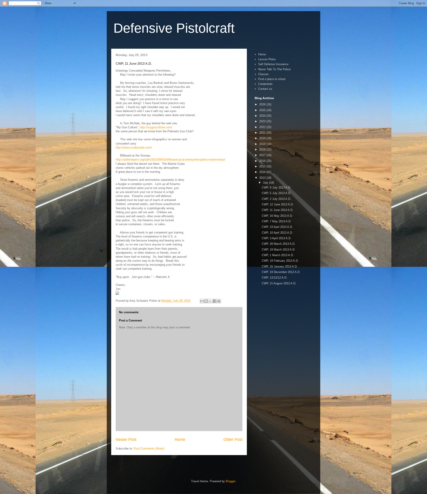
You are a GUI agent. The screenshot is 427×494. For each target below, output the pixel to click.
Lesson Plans (267, 59)
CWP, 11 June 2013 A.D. (277, 210)
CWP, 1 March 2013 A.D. (278, 255)
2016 (262, 161)
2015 (262, 166)
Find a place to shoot (271, 79)
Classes (263, 74)
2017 (262, 155)
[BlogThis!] (206, 301)
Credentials (265, 84)
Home (180, 439)
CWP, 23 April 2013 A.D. (277, 227)
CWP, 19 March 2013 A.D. (278, 249)
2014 (262, 172)
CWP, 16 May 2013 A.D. (277, 215)
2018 (262, 149)
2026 (262, 104)
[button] (179, 293)
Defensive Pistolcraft (174, 28)
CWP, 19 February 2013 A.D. (280, 260)
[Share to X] (210, 301)
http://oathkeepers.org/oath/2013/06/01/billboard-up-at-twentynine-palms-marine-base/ (170, 159)
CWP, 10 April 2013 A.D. (277, 232)
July (266, 182)
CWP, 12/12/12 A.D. (274, 277)
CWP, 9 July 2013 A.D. (276, 187)
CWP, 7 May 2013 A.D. (276, 221)
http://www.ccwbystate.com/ (134, 147)
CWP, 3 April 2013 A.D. (276, 238)
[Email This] (202, 301)
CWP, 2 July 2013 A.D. (276, 199)
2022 (262, 127)
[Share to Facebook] (214, 301)
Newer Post (126, 439)
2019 (262, 144)
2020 (262, 138)
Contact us (265, 88)
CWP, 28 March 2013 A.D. (278, 243)
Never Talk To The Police (274, 69)
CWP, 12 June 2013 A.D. (278, 204)
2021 (262, 132)
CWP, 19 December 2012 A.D (281, 272)
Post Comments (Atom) (149, 448)
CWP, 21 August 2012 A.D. (279, 283)
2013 (262, 177)
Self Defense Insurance (273, 64)
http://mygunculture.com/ (156, 127)
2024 (262, 115)
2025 (262, 110)
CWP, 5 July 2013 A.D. (276, 193)
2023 (262, 121)
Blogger (230, 481)
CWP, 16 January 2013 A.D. (280, 266)
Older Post (233, 439)
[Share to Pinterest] (219, 301)
